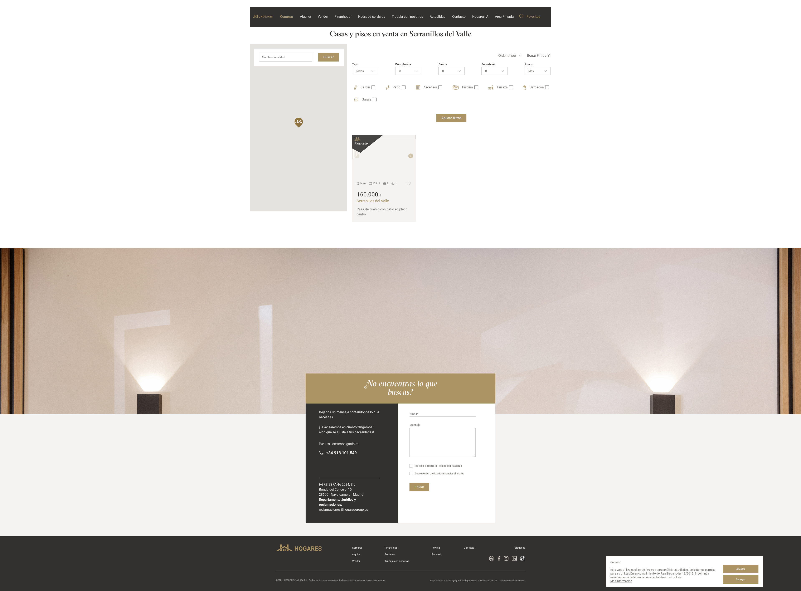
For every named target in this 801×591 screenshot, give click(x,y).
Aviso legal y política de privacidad (461, 580)
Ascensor (430, 87)
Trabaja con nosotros (397, 561)
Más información (621, 581)
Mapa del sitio (436, 580)
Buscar (328, 57)
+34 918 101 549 (341, 452)
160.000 (367, 194)
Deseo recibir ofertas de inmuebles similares (439, 473)
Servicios (390, 554)
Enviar (419, 487)
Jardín (365, 87)
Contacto (469, 547)
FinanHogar (391, 547)
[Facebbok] (499, 558)
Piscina (467, 87)
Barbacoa (537, 87)
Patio (396, 87)
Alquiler (356, 554)
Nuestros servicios (371, 17)
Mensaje (414, 424)
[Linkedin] (514, 559)
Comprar (357, 547)
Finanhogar (343, 17)
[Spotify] (491, 559)
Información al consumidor (512, 580)
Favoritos (533, 17)
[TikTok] (522, 559)
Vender (356, 561)
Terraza (502, 87)
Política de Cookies (488, 580)
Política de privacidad (450, 465)
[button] (299, 123)
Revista (436, 547)
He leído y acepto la (438, 466)
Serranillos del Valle (373, 201)
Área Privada (504, 17)
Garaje (366, 99)
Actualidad (438, 17)
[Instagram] (506, 558)
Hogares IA (480, 17)
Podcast (436, 554)
